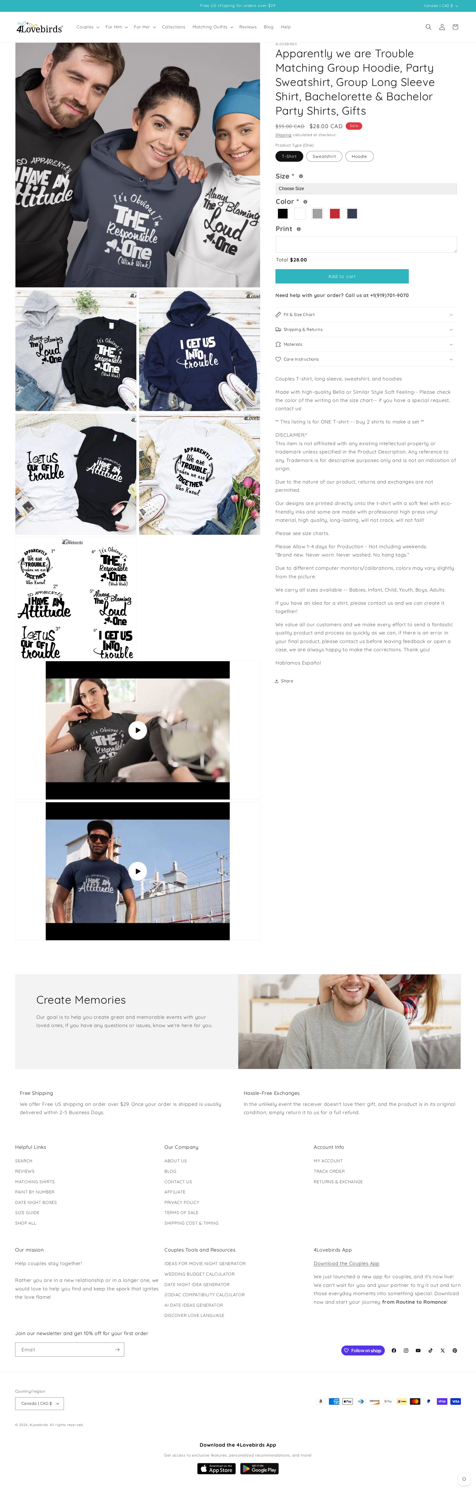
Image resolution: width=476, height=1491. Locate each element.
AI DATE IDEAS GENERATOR (193, 1305)
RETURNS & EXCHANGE (338, 1181)
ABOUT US (175, 1160)
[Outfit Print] (299, 229)
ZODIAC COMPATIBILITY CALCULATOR (204, 1294)
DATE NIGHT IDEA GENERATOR (197, 1284)
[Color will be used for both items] (305, 202)
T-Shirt (289, 156)
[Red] (335, 214)
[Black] (283, 214)
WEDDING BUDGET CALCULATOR (199, 1274)
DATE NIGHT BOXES (36, 1202)
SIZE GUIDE (27, 1212)
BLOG (170, 1171)
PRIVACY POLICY (181, 1202)
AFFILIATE (175, 1192)
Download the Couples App (347, 1263)
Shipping (283, 135)
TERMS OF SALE (181, 1212)
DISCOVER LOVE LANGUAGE (194, 1315)
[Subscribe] (117, 1350)
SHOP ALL (25, 1223)
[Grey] (317, 214)
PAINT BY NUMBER (35, 1192)
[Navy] (352, 214)
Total (291, 259)
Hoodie (359, 156)
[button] (87, 27)
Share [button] (287, 681)
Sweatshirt (324, 156)
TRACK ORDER (329, 1171)
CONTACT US (178, 1181)
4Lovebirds (38, 1425)
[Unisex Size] (301, 176)
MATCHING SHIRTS (35, 1181)
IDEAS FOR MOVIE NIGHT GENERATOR (204, 1263)
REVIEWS (25, 1171)
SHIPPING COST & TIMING (191, 1223)
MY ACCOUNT (328, 1160)
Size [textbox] (302, 175)
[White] (300, 214)
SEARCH (24, 1160)
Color (309, 201)
